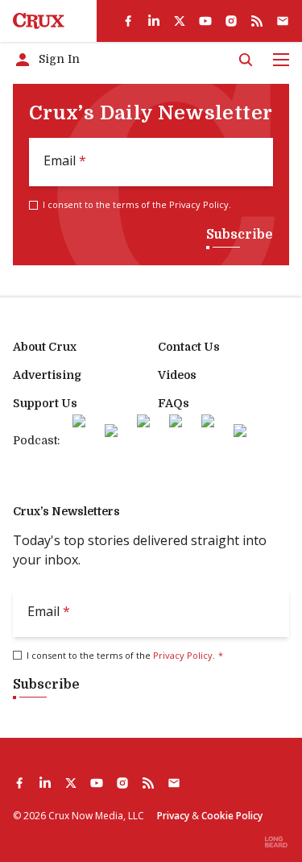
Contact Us (189, 346)
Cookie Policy (232, 815)
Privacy (173, 815)
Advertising (47, 375)
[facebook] (128, 21)
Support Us (45, 403)
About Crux (45, 346)
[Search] (246, 60)
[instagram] (231, 21)
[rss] (257, 21)
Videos (177, 375)
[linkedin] (154, 21)
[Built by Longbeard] (276, 842)
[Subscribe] (283, 21)
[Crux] (38, 21)
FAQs (173, 403)
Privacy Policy (199, 204)
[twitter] (179, 21)
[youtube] (205, 21)
